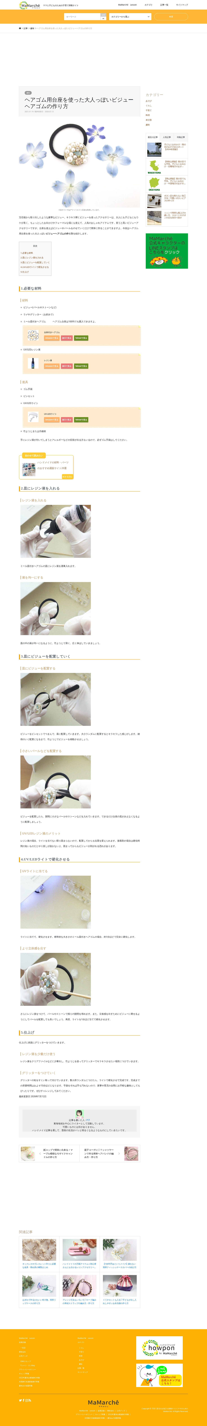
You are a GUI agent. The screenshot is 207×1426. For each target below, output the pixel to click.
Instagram (26, 1400)
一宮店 (22, 1348)
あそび (149, 100)
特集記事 (181, 137)
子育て (149, 110)
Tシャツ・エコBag (27, 1365)
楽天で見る (66, 338)
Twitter (20, 1400)
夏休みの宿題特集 (26, 1386)
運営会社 (22, 1352)
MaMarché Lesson (127, 4)
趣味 (28, 93)
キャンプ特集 (24, 1373)
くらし (149, 105)
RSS (29, 1400)
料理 (148, 115)
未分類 (149, 120)
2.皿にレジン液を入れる (32, 257)
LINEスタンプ (25, 1361)
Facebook (23, 1400)
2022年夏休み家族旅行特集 (29, 1377)
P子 (88, 1120)
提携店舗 (22, 1342)
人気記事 (167, 137)
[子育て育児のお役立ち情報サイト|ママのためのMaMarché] (103, 1403)
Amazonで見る (51, 338)
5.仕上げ (25, 271)
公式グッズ (23, 1356)
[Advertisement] (103, 59)
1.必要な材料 (27, 252)
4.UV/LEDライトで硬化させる (35, 267)
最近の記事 (153, 137)
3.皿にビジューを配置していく (35, 262)
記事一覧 (164, 4)
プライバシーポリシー (27, 1369)
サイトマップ (182, 4)
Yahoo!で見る (81, 338)
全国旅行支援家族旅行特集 (29, 1381)
